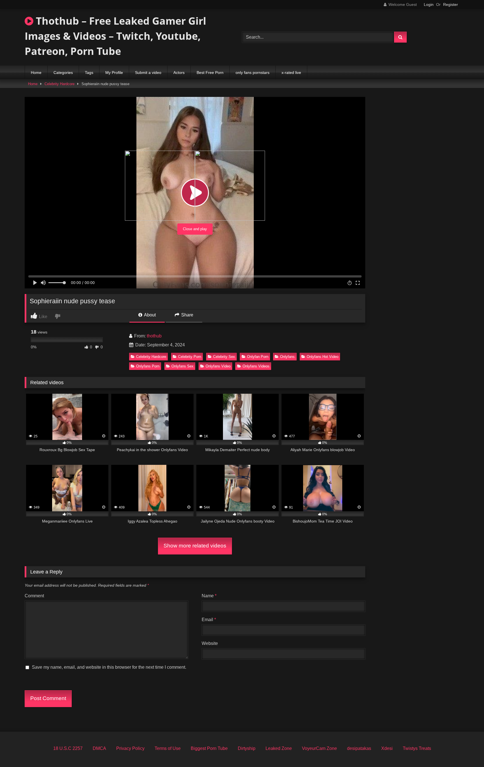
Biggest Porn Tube (209, 748)
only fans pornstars (252, 72)
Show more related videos (195, 546)
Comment (34, 595)
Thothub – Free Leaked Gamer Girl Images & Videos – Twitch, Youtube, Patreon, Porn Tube (115, 36)
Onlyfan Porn (257, 357)
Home (36, 72)
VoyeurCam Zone (319, 748)
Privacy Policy (130, 748)
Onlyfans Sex (182, 366)
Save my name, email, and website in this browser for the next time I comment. (109, 667)
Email (209, 619)
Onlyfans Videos (256, 366)
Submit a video (148, 72)
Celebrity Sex (224, 357)
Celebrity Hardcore (60, 84)
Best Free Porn (210, 72)
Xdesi (387, 748)
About (149, 315)
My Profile (114, 72)
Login (429, 4)
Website (210, 643)
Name (209, 595)
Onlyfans (287, 357)
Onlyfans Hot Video (322, 357)
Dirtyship (246, 748)
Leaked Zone (279, 748)
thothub (154, 336)
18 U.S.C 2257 (68, 748)
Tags (89, 72)
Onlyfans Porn (147, 366)
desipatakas (359, 748)
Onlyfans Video (218, 366)
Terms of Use (168, 748)
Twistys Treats (417, 748)
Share (186, 315)
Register (450, 4)
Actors (179, 72)
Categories (63, 72)
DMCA (99, 748)
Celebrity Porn (189, 357)
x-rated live (291, 72)
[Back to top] (466, 750)
